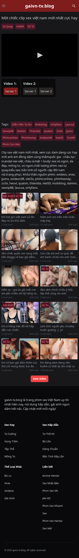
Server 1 (11, 91)
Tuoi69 (71, 137)
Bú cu (7, 475)
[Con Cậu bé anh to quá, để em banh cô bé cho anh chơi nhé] (59, 239)
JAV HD (46, 498)
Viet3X (59, 137)
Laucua (69, 124)
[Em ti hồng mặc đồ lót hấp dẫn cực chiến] (20, 312)
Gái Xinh (9, 498)
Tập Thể (9, 449)
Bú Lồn (46, 441)
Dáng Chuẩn (50, 449)
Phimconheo (10, 137)
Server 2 (46, 91)
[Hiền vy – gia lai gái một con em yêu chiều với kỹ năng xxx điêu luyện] (20, 276)
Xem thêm (39, 378)
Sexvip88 (8, 131)
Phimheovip (28, 137)
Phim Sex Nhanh (52, 506)
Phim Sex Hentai (52, 521)
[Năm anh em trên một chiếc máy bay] (59, 203)
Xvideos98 (46, 137)
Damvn (21, 131)
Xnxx (7, 483)
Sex (44, 513)
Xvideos (9, 490)
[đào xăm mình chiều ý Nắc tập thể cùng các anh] (59, 276)
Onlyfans (56, 124)
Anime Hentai (50, 475)
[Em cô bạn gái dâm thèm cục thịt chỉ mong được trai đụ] (20, 348)
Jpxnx (69, 131)
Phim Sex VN (50, 490)
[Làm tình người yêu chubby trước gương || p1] (59, 312)
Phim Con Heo (11, 144)
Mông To (9, 456)
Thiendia (34, 131)
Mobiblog (41, 124)
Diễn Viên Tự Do (21, 124)
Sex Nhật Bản (50, 483)
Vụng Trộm (11, 441)
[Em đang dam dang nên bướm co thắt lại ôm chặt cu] (59, 348)
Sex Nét (47, 528)
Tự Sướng (10, 434)
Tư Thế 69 (48, 434)
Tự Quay (8, 26)
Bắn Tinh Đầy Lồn (53, 456)
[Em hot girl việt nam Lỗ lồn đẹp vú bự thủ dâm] (20, 203)
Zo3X (59, 131)
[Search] (74, 6)
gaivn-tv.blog (39, 6)
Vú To (31, 26)
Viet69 (20, 26)
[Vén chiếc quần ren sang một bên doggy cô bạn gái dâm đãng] (20, 239)
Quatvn (48, 131)
